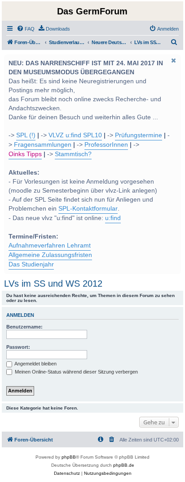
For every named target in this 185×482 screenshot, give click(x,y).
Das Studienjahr (31, 264)
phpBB (69, 457)
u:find (113, 218)
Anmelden (20, 315)
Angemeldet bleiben (35, 363)
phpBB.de (123, 465)
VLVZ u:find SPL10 (75, 135)
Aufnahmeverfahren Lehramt (50, 245)
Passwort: (18, 347)
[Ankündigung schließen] (173, 60)
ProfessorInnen (106, 144)
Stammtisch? (73, 154)
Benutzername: (24, 326)
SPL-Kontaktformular (88, 208)
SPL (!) (25, 135)
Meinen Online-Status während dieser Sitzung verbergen (75, 371)
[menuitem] (26, 28)
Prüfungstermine (138, 135)
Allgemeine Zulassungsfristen (50, 255)
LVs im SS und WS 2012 (53, 283)
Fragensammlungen (42, 144)
